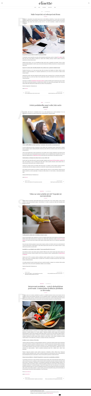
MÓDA (35, 7)
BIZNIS (55, 7)
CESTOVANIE (44, 7)
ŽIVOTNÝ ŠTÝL (50, 7)
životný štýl (28, 374)
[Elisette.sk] (45, 3)
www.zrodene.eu (28, 371)
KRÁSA (39, 7)
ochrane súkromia (50, 393)
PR (27, 88)
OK (59, 394)
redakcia (46, 16)
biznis (26, 88)
